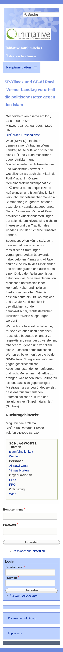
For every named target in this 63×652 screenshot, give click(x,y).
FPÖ (12, 484)
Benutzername (13, 509)
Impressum (15, 633)
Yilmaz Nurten (19, 470)
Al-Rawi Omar (19, 465)
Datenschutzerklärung (22, 618)
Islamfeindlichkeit (21, 451)
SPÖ (12, 480)
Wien (12, 494)
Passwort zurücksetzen (29, 551)
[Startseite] (28, 39)
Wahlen (14, 456)
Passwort (9, 524)
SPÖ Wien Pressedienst (23, 135)
